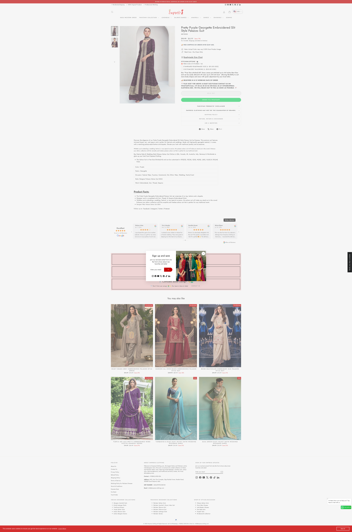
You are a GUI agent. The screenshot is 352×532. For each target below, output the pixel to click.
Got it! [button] (343, 528)
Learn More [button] (62, 528)
